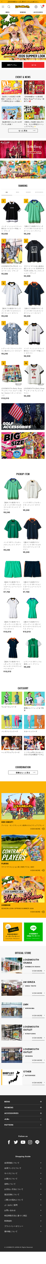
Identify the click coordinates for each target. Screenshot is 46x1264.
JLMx (6, 1119)
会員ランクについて (12, 1168)
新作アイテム (12, 65)
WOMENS (23, 12)
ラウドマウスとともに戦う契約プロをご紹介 (21, 866)
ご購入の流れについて (13, 1199)
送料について (10, 1184)
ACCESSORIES (38, 12)
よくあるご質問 (11, 1205)
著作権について (11, 1231)
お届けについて (11, 1178)
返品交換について (11, 1194)
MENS (7, 12)
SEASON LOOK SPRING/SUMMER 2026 (21, 908)
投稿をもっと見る (23, 772)
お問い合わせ (10, 1210)
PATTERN (8, 1125)
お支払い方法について (13, 1189)
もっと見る (23, 130)
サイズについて (11, 1173)
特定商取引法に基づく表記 (15, 1215)
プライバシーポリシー (13, 1226)
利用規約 (8, 1221)
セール (34, 65)
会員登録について (11, 1162)
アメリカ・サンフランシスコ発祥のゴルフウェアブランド (22, 825)
